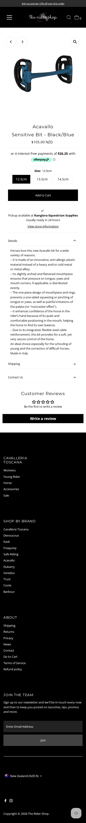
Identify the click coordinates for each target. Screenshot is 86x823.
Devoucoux (11, 535)
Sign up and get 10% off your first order (43, 3)
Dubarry (9, 567)
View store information (43, 226)
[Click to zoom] (75, 42)
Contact (8, 650)
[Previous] (11, 42)
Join (43, 740)
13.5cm (42, 179)
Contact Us (15, 377)
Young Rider (11, 477)
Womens (9, 470)
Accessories (11, 489)
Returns (8, 632)
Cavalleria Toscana (15, 529)
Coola (7, 585)
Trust (7, 579)
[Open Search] (69, 17)
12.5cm (21, 179)
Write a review (43, 418)
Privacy (8, 638)
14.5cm (63, 179)
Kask (6, 542)
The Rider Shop (38, 814)
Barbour (9, 592)
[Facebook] (5, 801)
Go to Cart (10, 657)
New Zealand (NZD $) (24, 776)
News (7, 644)
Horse (7, 483)
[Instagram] (11, 801)
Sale (6, 495)
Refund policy (12, 669)
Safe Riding (10, 554)
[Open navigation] (13, 17)
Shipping (14, 364)
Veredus (9, 573)
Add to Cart (43, 195)
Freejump (10, 548)
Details (12, 241)
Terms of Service (14, 663)
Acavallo (9, 560)
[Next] (22, 42)
